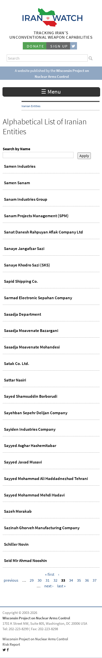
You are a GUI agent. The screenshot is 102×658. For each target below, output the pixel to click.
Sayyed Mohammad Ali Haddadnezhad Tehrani (46, 478)
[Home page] (51, 25)
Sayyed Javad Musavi (23, 462)
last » (61, 586)
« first (49, 574)
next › (48, 586)
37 (95, 580)
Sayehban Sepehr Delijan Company (35, 412)
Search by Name (16, 148)
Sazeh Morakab (18, 511)
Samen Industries (19, 166)
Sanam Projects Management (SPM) (36, 215)
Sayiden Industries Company (29, 429)
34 (71, 580)
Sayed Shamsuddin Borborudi (30, 396)
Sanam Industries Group (25, 199)
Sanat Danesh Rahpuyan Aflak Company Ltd (43, 232)
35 (79, 580)
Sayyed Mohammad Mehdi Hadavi (34, 495)
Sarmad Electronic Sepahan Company (38, 297)
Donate (35, 46)
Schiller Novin (16, 544)
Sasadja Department (22, 314)
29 (32, 580)
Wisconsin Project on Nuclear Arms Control (36, 618)
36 (87, 580)
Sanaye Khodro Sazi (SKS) (27, 265)
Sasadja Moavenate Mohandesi (32, 347)
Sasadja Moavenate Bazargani (31, 330)
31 (48, 580)
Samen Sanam (17, 182)
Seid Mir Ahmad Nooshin (25, 560)
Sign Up (59, 46)
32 (55, 580)
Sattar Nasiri (15, 380)
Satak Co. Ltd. (16, 363)
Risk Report (11, 644)
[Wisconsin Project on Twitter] (73, 46)
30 (40, 580)
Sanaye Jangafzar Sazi (24, 248)
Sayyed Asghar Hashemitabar (30, 445)
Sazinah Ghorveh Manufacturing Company (41, 527)
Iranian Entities (31, 106)
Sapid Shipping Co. (21, 281)
